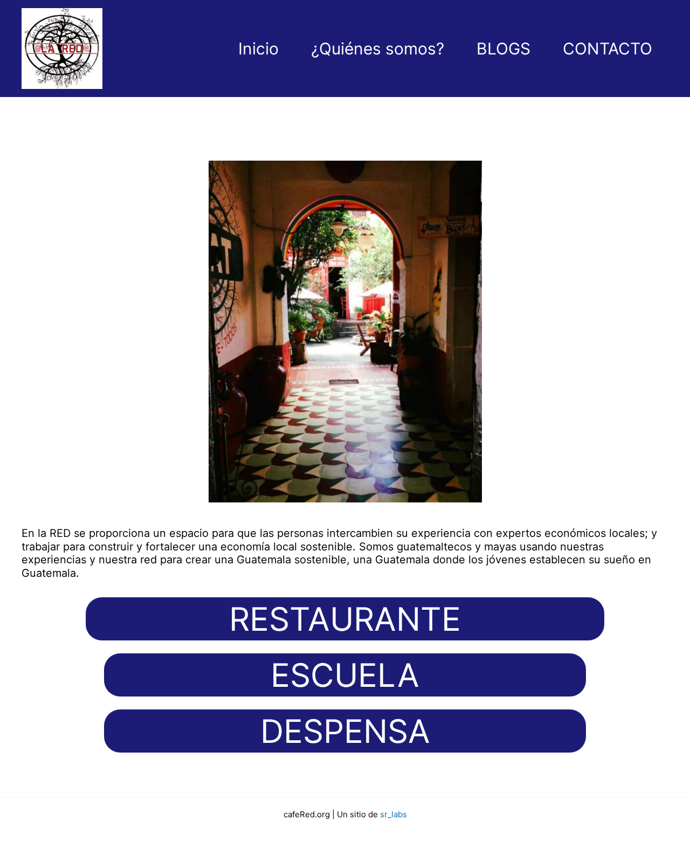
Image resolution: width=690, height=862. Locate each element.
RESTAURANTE (345, 618)
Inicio (258, 48)
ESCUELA (345, 675)
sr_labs (393, 814)
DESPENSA (345, 731)
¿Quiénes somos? (377, 48)
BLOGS (503, 48)
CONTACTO (607, 48)
